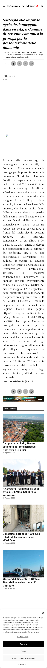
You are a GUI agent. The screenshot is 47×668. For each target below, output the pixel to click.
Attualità (6, 52)
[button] (43, 612)
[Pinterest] (25, 63)
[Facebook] (13, 63)
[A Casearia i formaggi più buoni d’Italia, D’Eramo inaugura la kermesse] (23, 473)
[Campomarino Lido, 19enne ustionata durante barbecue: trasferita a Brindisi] (23, 428)
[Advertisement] (23, 107)
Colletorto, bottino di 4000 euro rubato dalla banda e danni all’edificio (21, 537)
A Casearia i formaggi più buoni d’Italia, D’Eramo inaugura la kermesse (21, 492)
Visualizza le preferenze (23, 658)
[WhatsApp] (31, 63)
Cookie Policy (21, 664)
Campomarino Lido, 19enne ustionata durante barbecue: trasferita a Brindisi (19, 447)
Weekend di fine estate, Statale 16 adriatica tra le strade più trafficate (21, 582)
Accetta (23, 644)
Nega (23, 651)
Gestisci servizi (22, 637)
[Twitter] (19, 63)
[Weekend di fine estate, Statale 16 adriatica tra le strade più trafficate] (23, 563)
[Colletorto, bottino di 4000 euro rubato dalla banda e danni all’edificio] (23, 518)
